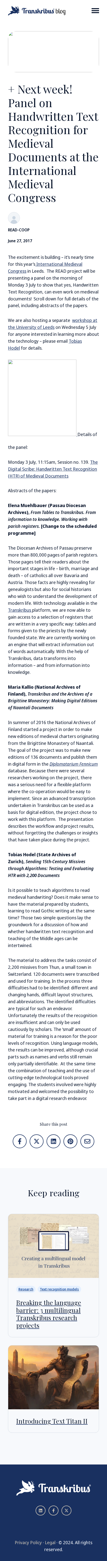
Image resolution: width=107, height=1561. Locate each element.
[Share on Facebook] (20, 1141)
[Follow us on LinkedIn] (41, 1510)
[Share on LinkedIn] (53, 1141)
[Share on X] (37, 1141)
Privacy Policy (28, 1542)
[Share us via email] (87, 1141)
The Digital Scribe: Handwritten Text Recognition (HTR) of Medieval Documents (53, 469)
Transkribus (20, 610)
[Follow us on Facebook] (53, 1510)
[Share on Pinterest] (70, 1141)
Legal (50, 1542)
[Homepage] (37, 10)
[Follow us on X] (66, 1510)
